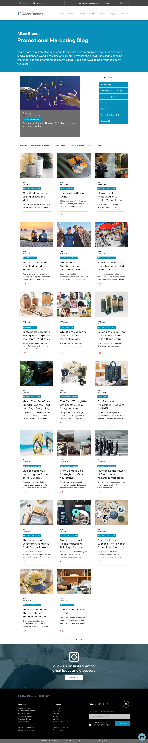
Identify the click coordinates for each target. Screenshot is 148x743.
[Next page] (81, 639)
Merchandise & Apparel (40, 146)
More (99, 146)
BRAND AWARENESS (31, 119)
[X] (128, 3)
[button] (112, 14)
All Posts (23, 146)
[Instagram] (121, 3)
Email (91, 712)
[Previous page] (67, 639)
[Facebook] (125, 3)
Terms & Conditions (60, 727)
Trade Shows (60, 146)
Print (90, 146)
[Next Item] (75, 93)
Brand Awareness (77, 146)
